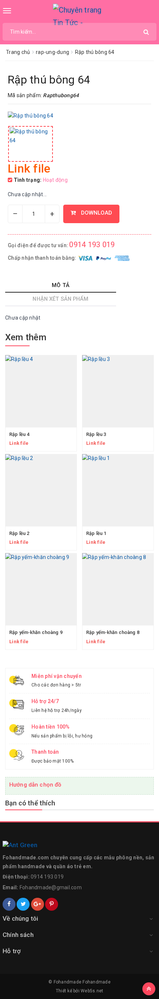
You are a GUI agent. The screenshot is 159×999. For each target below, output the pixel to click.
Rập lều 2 (19, 533)
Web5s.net (92, 990)
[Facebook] (9, 904)
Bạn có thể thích (30, 803)
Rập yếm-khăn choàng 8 (112, 632)
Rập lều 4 (19, 434)
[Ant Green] (79, 845)
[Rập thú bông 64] (30, 144)
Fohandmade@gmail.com (51, 887)
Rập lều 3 (96, 434)
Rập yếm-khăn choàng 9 (35, 632)
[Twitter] (23, 904)
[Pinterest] (51, 904)
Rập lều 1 (96, 533)
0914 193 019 (92, 244)
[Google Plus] (37, 904)
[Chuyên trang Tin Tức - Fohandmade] (79, 15)
